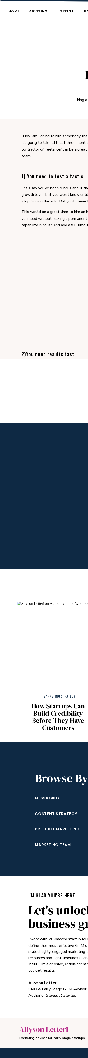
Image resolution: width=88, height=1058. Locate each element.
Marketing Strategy (59, 696)
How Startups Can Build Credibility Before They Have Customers (58, 717)
